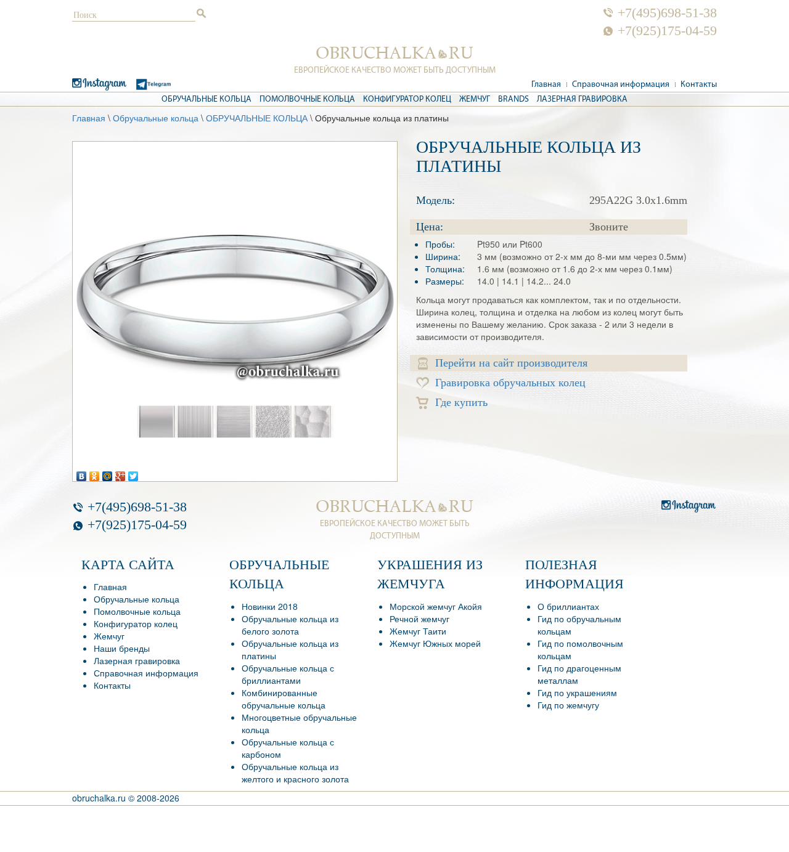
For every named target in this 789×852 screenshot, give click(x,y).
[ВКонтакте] (81, 473)
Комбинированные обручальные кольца (283, 698)
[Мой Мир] (107, 473)
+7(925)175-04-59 (667, 31)
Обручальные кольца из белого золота (290, 624)
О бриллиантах (568, 606)
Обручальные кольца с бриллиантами (288, 674)
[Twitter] (133, 473)
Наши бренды (122, 648)
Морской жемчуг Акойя (436, 606)
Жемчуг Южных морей (435, 643)
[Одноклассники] (94, 473)
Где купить (461, 402)
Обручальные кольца (206, 99)
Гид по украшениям (577, 692)
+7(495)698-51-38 (667, 13)
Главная (546, 84)
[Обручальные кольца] (394, 53)
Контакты (699, 84)
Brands (513, 99)
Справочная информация (620, 84)
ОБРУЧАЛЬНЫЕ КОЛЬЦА (257, 118)
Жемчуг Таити (418, 631)
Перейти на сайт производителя (511, 363)
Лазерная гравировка (582, 99)
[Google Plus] (120, 473)
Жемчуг (474, 99)
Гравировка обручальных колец (510, 382)
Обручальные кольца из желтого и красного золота (295, 772)
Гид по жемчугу (568, 705)
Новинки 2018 (270, 606)
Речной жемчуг (419, 618)
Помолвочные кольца (307, 99)
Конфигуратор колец (407, 99)
